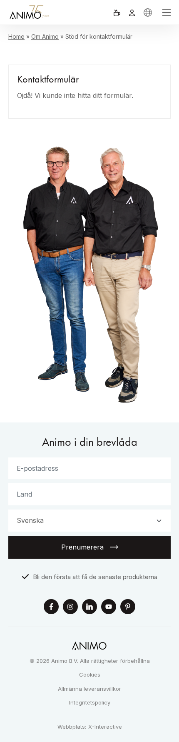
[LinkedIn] (89, 608)
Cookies (89, 674)
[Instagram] (70, 608)
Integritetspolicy (89, 702)
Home (16, 36)
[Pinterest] (127, 608)
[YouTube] (108, 608)
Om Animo (45, 36)
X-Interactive (105, 727)
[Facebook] (51, 608)
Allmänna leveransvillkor (89, 688)
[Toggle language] (148, 12)
